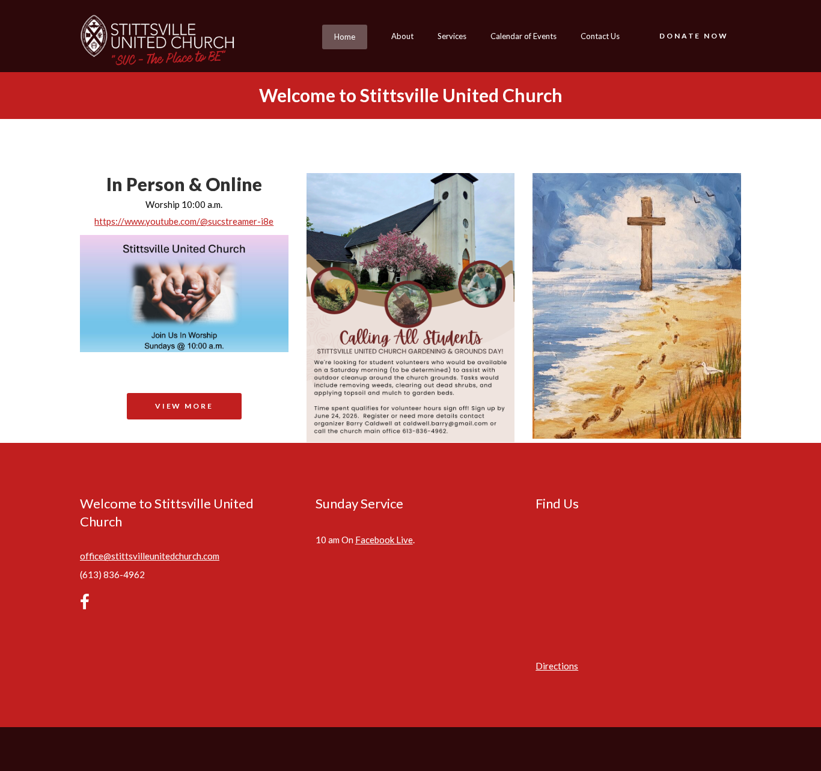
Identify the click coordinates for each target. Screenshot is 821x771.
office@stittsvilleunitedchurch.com (149, 555)
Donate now (693, 35)
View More (184, 405)
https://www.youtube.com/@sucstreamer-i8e (183, 221)
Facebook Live (384, 539)
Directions (557, 665)
